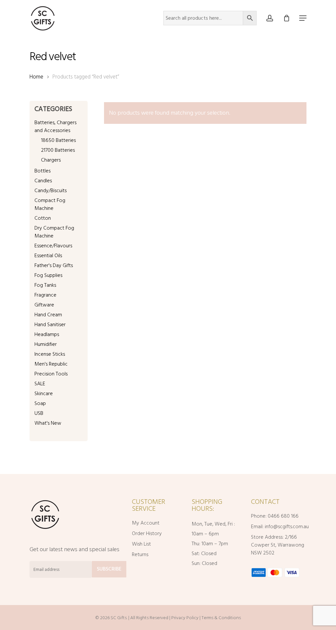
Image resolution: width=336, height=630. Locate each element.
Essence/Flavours (53, 246)
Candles (43, 181)
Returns (140, 554)
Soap (40, 403)
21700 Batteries (58, 150)
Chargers (51, 160)
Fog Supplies (48, 275)
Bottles (42, 171)
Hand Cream (48, 315)
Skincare (43, 393)
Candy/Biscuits (50, 190)
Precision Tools (51, 374)
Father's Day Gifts (53, 265)
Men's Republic (51, 364)
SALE (39, 384)
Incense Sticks (49, 354)
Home (36, 77)
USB (38, 413)
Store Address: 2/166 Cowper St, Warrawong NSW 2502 (277, 545)
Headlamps (46, 334)
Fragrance (45, 295)
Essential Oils (48, 255)
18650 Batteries (58, 140)
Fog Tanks (45, 285)
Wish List (141, 544)
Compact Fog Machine (49, 204)
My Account (145, 523)
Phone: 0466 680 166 (275, 516)
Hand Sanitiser (50, 324)
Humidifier (45, 344)
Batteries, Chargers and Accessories (55, 126)
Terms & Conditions (221, 617)
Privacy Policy (185, 617)
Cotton (42, 218)
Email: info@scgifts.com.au (278, 526)
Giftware (44, 305)
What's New (47, 423)
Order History (147, 533)
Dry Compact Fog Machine (54, 232)
